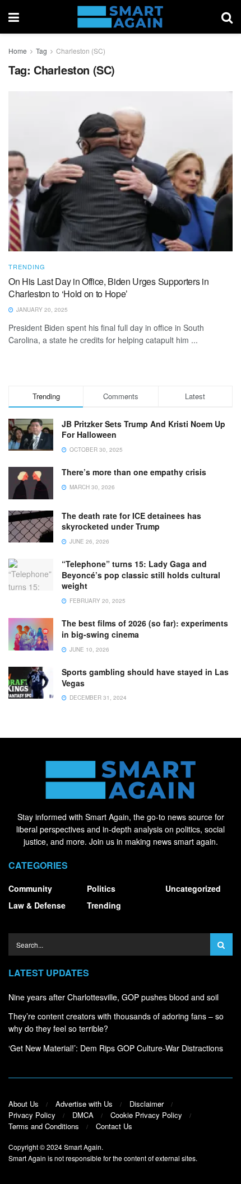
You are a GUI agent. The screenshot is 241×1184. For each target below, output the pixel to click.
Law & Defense (37, 905)
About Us (23, 1103)
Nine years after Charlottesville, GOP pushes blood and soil (113, 997)
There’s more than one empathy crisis (134, 472)
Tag (41, 50)
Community (30, 888)
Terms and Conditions (43, 1126)
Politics (101, 888)
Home (17, 50)
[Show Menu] (13, 17)
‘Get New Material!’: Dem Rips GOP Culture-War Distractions (115, 1048)
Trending (26, 267)
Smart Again (82, 1147)
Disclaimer (146, 1103)
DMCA (83, 1115)
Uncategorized (193, 888)
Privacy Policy (31, 1115)
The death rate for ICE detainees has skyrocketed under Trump (131, 521)
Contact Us (114, 1126)
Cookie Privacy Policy (146, 1115)
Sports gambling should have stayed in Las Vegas (145, 677)
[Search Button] (227, 17)
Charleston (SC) (80, 50)
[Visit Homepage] (120, 17)
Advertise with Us (84, 1103)
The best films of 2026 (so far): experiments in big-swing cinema (145, 628)
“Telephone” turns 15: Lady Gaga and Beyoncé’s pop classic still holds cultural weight (141, 574)
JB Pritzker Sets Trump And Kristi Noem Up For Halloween (143, 429)
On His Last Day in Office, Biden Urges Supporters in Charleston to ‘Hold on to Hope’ (108, 287)
